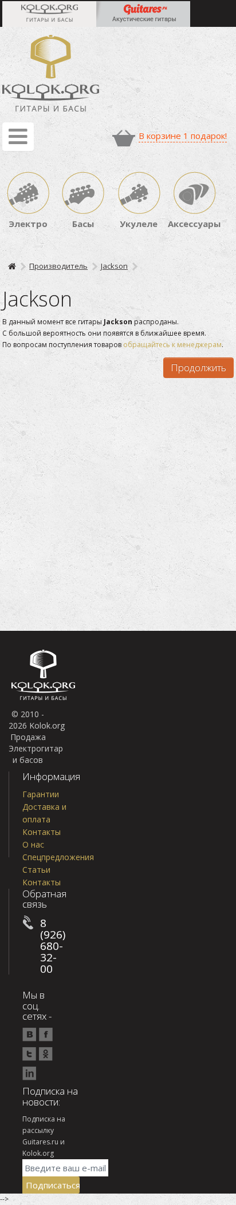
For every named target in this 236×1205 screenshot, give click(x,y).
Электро (28, 223)
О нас (33, 844)
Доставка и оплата (44, 813)
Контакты (41, 831)
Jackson (114, 266)
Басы (83, 223)
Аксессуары (194, 223)
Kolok (51, 72)
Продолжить (198, 367)
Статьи (36, 869)
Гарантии (40, 794)
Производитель (58, 266)
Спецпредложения (58, 857)
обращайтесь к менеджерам (172, 344)
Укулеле (139, 223)
